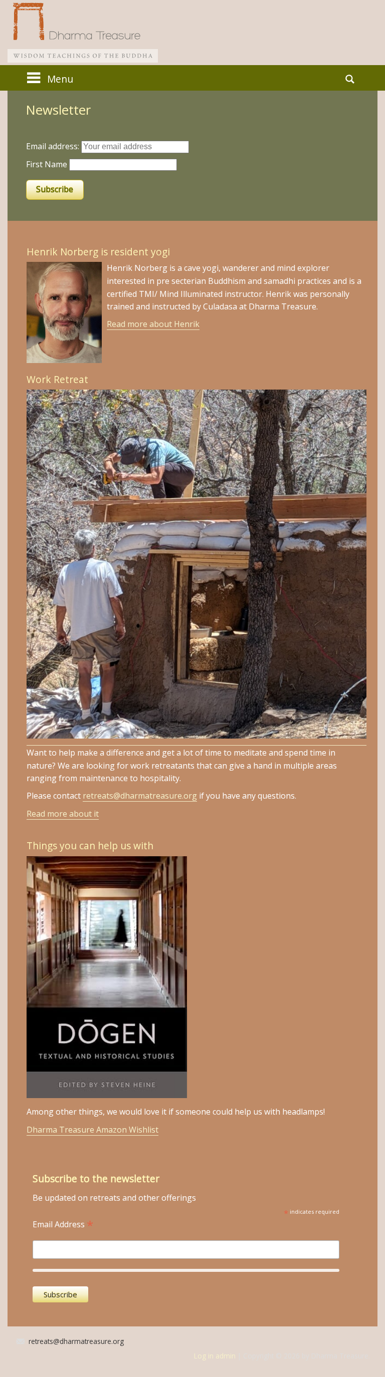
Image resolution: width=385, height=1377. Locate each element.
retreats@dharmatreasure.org (140, 795)
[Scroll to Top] (352, 1295)
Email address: (53, 146)
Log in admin (215, 1355)
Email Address (63, 1223)
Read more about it (63, 813)
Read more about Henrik (153, 323)
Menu (60, 79)
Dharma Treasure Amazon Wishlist (92, 1129)
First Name (46, 164)
